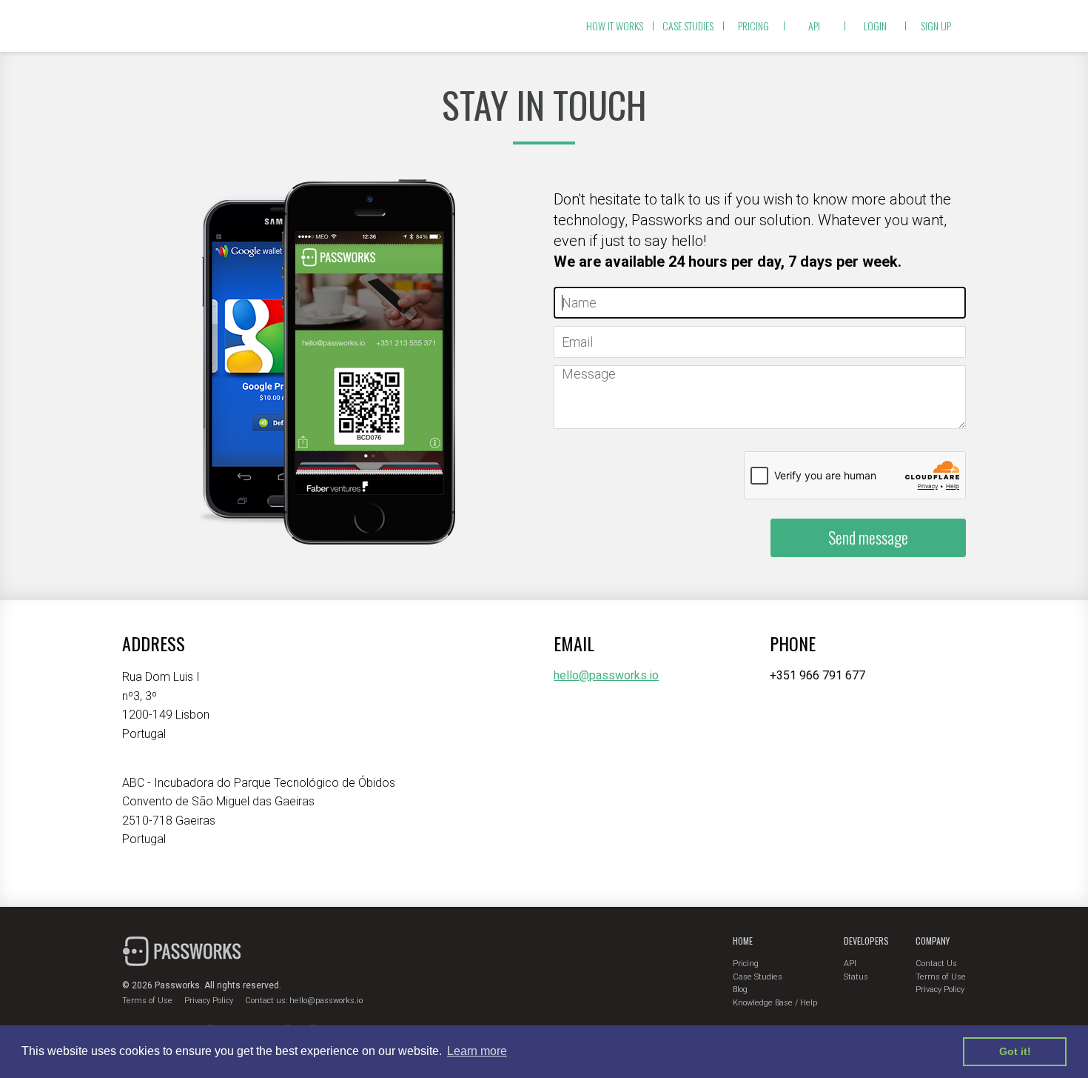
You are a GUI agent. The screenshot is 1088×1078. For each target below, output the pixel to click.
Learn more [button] (477, 1051)
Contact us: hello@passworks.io (304, 1001)
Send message (868, 537)
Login (875, 25)
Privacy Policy (208, 1001)
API (814, 25)
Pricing (753, 25)
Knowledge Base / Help (775, 1003)
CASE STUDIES (687, 25)
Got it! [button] (1015, 1051)
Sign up (936, 25)
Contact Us (936, 963)
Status (856, 977)
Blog (740, 989)
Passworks (183, 25)
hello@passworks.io (606, 675)
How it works (614, 25)
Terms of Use (147, 1001)
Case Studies (757, 977)
